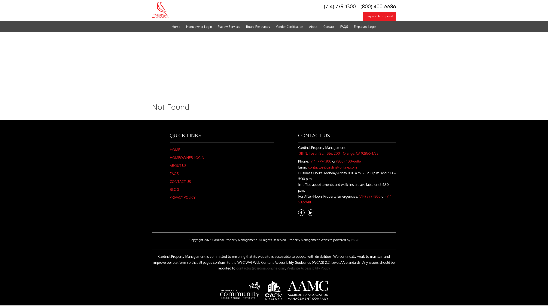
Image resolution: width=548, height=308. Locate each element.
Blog (174, 189)
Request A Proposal (379, 16)
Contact (328, 26)
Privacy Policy (182, 197)
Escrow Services (229, 26)
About (313, 26)
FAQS (344, 26)
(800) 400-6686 (378, 6)
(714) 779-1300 (340, 6)
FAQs (174, 174)
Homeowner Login (199, 26)
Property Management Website (310, 240)
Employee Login (365, 26)
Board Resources (258, 26)
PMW (355, 240)
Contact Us (180, 181)
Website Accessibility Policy (308, 268)
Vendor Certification (289, 26)
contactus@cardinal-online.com (332, 167)
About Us (178, 165)
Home (176, 26)
